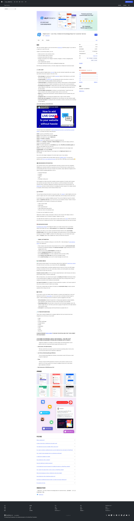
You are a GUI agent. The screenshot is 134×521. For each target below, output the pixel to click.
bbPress (107, 508)
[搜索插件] (15, 9)
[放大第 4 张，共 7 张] (47, 386)
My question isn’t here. (41, 482)
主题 (30, 507)
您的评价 (80, 82)
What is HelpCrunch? (41, 440)
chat (87, 58)
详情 (38, 40)
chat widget (95, 58)
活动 (81, 507)
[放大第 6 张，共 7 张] (74, 386)
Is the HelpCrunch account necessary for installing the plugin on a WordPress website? (53, 466)
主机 (5, 508)
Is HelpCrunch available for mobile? (43, 456)
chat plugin (90, 58)
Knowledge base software (42, 226)
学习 (55, 505)
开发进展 (47, 40)
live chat (52, 72)
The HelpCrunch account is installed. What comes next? (47, 446)
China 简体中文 (16, 515)
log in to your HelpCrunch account (48, 159)
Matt (107, 507)
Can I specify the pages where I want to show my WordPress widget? (50, 469)
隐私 (5, 510)
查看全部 (95, 82)
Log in (41, 140)
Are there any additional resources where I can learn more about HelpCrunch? (52, 479)
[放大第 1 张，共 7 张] (47, 374)
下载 (96, 34)
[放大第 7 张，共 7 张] (74, 399)
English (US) (95, 55)
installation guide (63, 157)
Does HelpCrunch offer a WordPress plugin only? (46, 476)
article (66, 218)
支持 (96, 40)
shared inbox (39, 186)
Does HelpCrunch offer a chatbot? (43, 459)
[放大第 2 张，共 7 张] (61, 374)
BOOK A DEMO (49, 333)
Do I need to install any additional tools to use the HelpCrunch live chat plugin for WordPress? (55, 449)
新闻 (5, 507)
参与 (81, 505)
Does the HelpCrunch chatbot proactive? (45, 463)
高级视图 (80, 63)
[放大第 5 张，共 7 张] (61, 386)
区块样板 (31, 510)
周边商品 (82, 510)
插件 (30, 508)
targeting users (50, 79)
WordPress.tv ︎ (57, 510)
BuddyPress (108, 510)
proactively (57, 76)
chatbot (62, 194)
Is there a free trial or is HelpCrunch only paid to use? (47, 443)
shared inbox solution (71, 263)
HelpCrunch (47, 35)
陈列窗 (31, 505)
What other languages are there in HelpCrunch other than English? (49, 473)
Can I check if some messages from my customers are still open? (49, 453)
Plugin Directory (7, 5)
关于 (5, 505)
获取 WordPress (129, 1)
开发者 (56, 508)
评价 (43, 40)
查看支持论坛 (81, 91)
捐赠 (81, 508)
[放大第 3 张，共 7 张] (74, 374)
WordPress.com (109, 505)
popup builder (49, 296)
